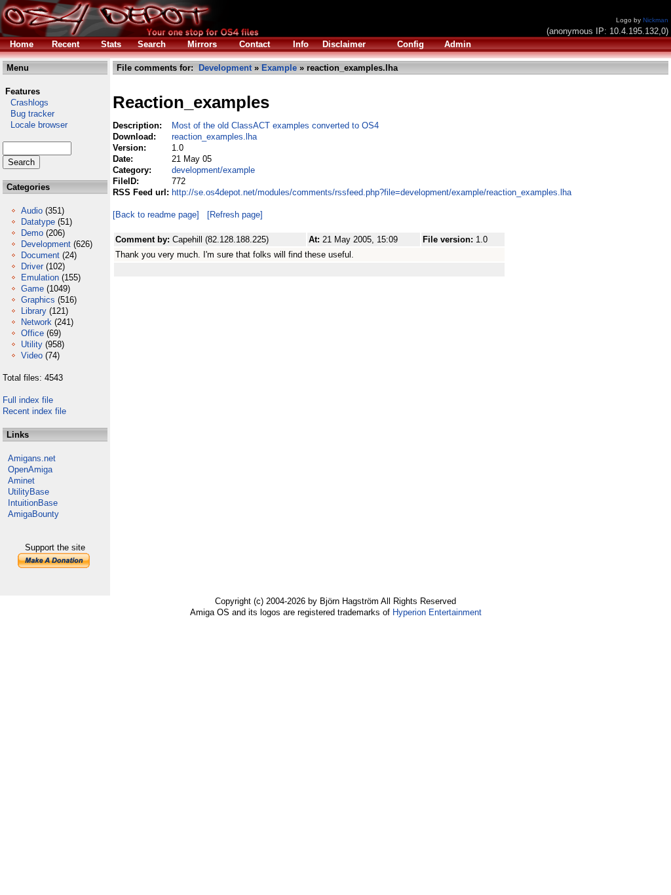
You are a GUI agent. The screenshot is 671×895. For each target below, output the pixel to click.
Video (32, 355)
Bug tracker (28, 114)
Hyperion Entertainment (437, 612)
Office (32, 333)
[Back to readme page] (156, 214)
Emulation (40, 277)
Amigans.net (32, 458)
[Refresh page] (235, 214)
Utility (32, 344)
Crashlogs (25, 102)
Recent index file (34, 411)
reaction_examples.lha (214, 137)
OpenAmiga (30, 469)
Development (46, 244)
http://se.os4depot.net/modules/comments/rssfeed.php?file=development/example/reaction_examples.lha (371, 192)
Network (36, 322)
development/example (213, 170)
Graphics (38, 300)
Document (40, 255)
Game (32, 289)
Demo (32, 233)
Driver (32, 266)
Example (279, 68)
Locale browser (35, 125)
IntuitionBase (33, 503)
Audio (32, 211)
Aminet (21, 481)
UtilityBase (28, 492)
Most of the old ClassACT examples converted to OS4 (275, 125)
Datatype (38, 222)
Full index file (28, 400)
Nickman (655, 20)
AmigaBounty (33, 514)
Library (34, 311)
